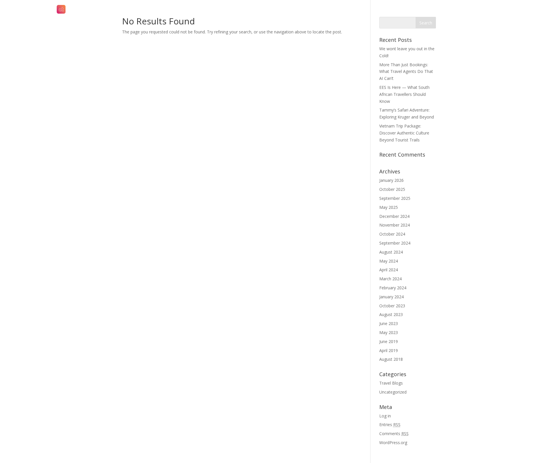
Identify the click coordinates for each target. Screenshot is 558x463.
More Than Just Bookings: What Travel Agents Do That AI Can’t (406, 71)
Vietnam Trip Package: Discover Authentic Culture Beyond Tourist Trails (404, 133)
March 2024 (390, 278)
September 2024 (394, 243)
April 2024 (388, 269)
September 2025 (394, 198)
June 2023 (388, 323)
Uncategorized (393, 392)
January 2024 (391, 296)
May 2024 (388, 261)
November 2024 (394, 225)
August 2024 (391, 252)
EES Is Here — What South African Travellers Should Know (404, 94)
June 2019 (388, 341)
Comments (394, 433)
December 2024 (394, 216)
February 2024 (392, 287)
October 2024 (392, 234)
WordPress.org (393, 442)
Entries (389, 424)
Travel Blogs (391, 383)
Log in (385, 416)
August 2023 (391, 314)
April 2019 (388, 350)
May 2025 (388, 207)
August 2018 (391, 359)
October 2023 (392, 305)
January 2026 (391, 180)
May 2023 (388, 332)
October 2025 (392, 189)
